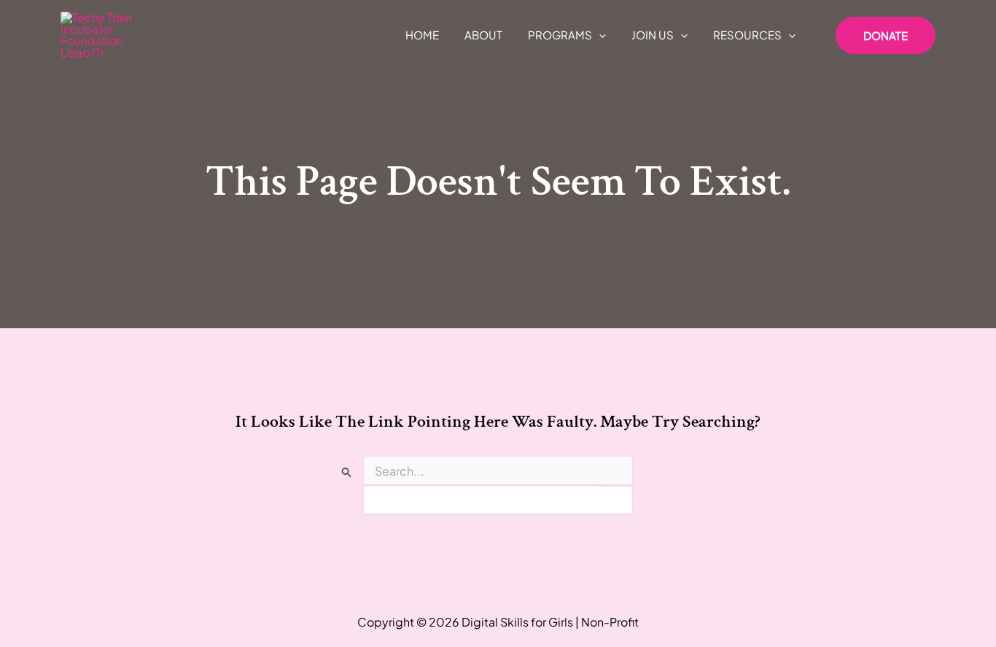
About (483, 35)
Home (422, 35)
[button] (599, 35)
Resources (747, 35)
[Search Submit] (347, 472)
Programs (560, 35)
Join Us (652, 35)
